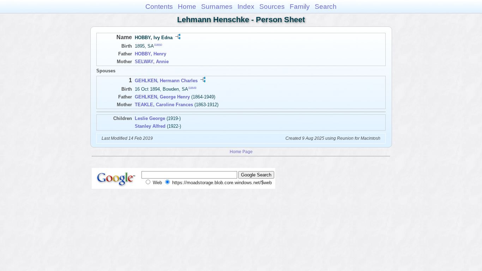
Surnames (217, 6)
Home (187, 6)
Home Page (241, 151)
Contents (159, 6)
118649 (192, 88)
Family (300, 6)
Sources (272, 6)
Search (326, 6)
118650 (158, 45)
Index (245, 6)
